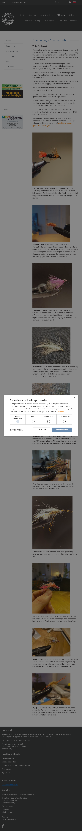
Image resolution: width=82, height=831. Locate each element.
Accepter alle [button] (62, 430)
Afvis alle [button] (41, 430)
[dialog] (41, 415)
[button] (16, 430)
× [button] (74, 397)
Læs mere (60, 411)
